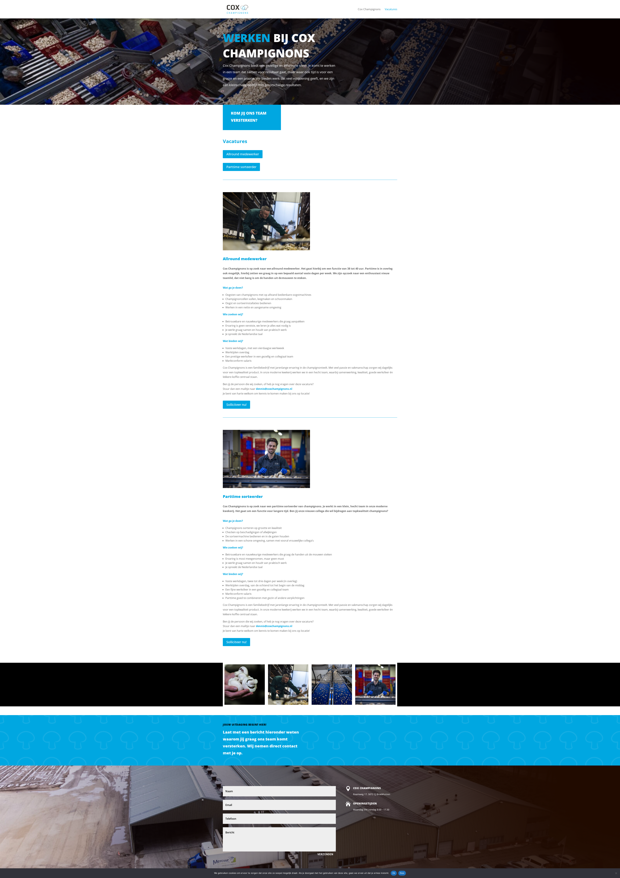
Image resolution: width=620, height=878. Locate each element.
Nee (402, 873)
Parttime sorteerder (241, 167)
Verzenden (325, 854)
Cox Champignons (367, 788)
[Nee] (616, 873)
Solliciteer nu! (236, 404)
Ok (393, 873)
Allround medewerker (242, 154)
